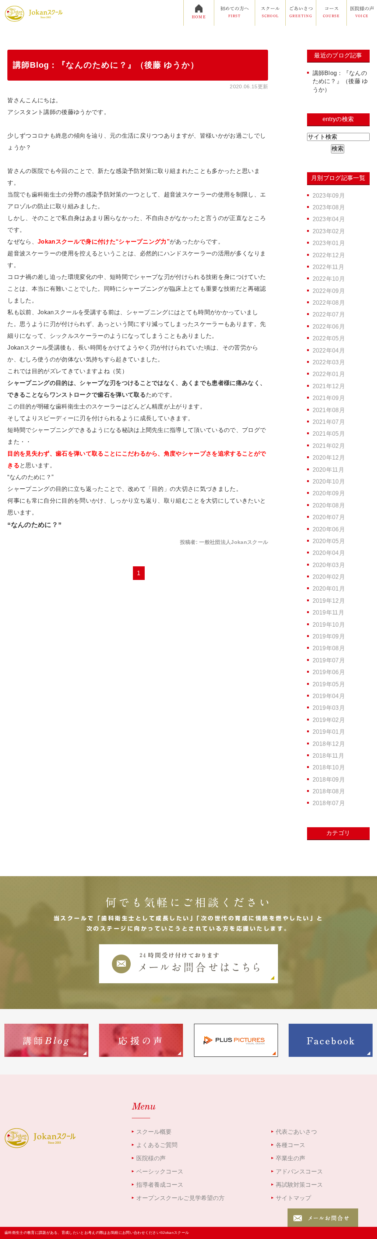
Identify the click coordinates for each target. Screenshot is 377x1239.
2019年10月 (329, 625)
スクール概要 (154, 1132)
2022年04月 (329, 350)
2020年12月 (329, 457)
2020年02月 (329, 577)
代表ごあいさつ (296, 1132)
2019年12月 (329, 601)
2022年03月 (329, 362)
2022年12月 (329, 255)
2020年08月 (329, 505)
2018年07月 (329, 803)
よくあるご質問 (156, 1145)
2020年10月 (329, 481)
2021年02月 (329, 446)
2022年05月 (329, 338)
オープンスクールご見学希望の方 (180, 1198)
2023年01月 (329, 243)
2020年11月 (329, 470)
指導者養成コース (159, 1185)
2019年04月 (329, 696)
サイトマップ (293, 1198)
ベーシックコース (159, 1171)
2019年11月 (329, 612)
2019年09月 (329, 636)
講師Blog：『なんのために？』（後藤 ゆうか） (106, 65)
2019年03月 (329, 708)
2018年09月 (329, 779)
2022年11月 (329, 267)
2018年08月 (329, 791)
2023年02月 (329, 231)
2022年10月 (329, 279)
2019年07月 (329, 660)
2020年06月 (329, 529)
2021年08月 (329, 410)
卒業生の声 (290, 1158)
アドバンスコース (299, 1171)
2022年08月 (329, 303)
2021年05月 (329, 434)
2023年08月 (329, 207)
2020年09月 (329, 493)
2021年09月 (329, 398)
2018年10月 (329, 767)
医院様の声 (151, 1158)
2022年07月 (329, 314)
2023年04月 (329, 219)
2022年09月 (329, 291)
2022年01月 (329, 374)
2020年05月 (329, 541)
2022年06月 (329, 326)
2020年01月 (329, 588)
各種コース (290, 1145)
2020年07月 (329, 517)
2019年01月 (329, 732)
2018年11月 (329, 756)
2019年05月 (329, 684)
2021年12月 (329, 386)
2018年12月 (329, 744)
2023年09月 (329, 195)
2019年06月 (329, 672)
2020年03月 (329, 565)
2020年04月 (329, 553)
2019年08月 (329, 648)
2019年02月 (329, 720)
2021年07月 (329, 422)
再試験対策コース (299, 1185)
